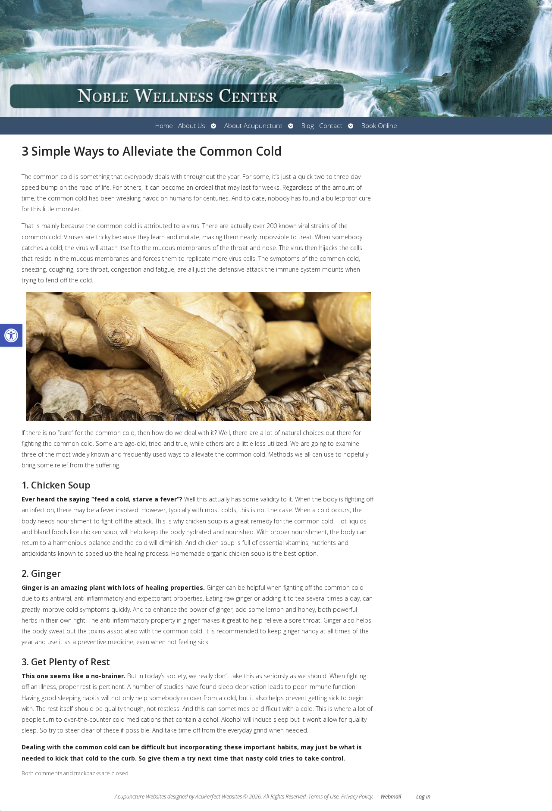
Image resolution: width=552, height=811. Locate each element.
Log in (423, 796)
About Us (191, 125)
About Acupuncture (253, 125)
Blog (307, 125)
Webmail (390, 796)
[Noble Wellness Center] (276, 58)
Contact (330, 125)
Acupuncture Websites (140, 796)
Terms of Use (323, 796)
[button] (11, 335)
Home (164, 125)
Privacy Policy (356, 796)
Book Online (379, 125)
